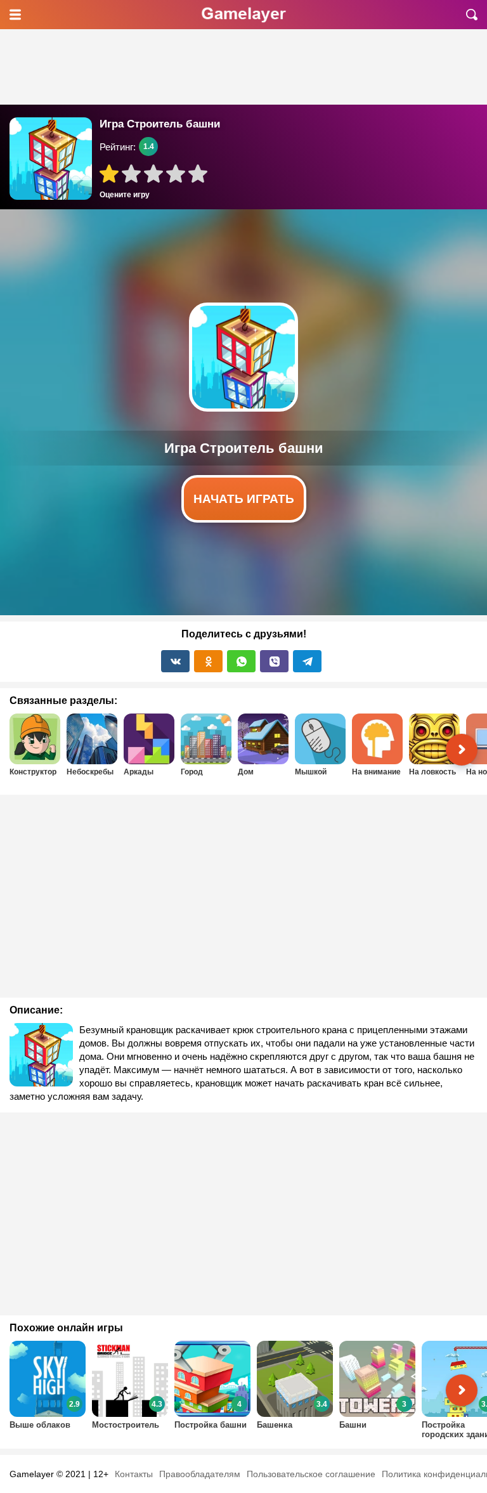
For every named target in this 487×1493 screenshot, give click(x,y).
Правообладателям (199, 1474)
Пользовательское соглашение (311, 1474)
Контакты (134, 1474)
